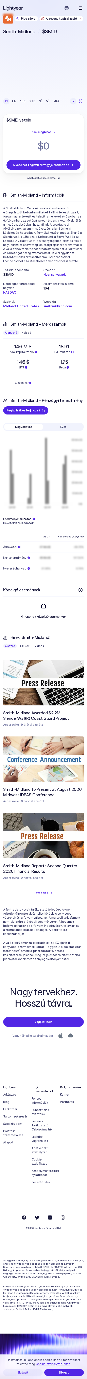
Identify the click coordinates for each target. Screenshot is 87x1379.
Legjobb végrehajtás (40, 1139)
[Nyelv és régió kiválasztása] (67, 8)
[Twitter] (37, 1217)
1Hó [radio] (22, 101)
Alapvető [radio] (11, 333)
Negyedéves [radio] (23, 427)
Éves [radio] (63, 427)
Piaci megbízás (41, 132)
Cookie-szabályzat (39, 1161)
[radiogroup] (32, 101)
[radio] (73, 101)
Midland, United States (21, 306)
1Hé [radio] (14, 101)
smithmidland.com (58, 306)
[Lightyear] (13, 8)
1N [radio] (6, 101)
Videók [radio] (39, 646)
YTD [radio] (32, 101)
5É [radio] (48, 101)
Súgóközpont (12, 1124)
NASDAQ (9, 292)
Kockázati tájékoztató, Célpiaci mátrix (42, 1125)
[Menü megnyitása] (80, 8)
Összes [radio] (10, 646)
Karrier (64, 1094)
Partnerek (67, 1102)
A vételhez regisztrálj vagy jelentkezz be (41, 165)
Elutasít (23, 1372)
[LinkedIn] (50, 1217)
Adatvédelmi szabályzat (40, 1150)
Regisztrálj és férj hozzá (23, 410)
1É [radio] (40, 101)
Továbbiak (41, 893)
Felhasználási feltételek (41, 1112)
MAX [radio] (56, 101)
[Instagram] (63, 1217)
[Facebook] (24, 1217)
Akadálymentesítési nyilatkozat (43, 1173)
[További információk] (80, 590)
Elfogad (64, 1372)
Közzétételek (41, 1182)
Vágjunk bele (43, 1022)
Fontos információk (40, 1100)
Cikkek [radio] (25, 646)
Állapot (8, 1142)
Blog (6, 1102)
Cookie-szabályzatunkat (53, 1364)
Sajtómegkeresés (15, 1116)
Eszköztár (10, 1109)
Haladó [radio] (26, 333)
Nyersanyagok (55, 274)
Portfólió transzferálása (13, 1133)
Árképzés (9, 1094)
